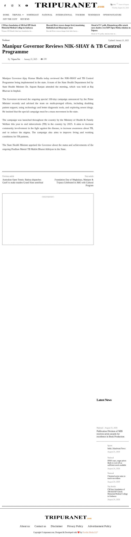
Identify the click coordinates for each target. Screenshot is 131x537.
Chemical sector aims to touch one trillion (116, 477)
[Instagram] (12, 5)
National (100, 428)
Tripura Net (15, 59)
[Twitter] (19, 5)
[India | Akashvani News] (101, 449)
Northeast (6, 40)
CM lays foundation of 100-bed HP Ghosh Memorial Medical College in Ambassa (118, 492)
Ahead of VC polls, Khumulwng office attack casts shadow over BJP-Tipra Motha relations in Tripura (111, 28)
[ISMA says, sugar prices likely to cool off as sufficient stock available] (101, 461)
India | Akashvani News (117, 448)
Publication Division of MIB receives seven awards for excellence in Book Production (110, 434)
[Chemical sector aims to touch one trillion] (101, 476)
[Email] (46, 164)
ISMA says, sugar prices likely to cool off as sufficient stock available (117, 463)
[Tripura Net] (5, 59)
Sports (110, 445)
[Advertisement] (48, 220)
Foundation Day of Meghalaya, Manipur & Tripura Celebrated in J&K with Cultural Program (74, 183)
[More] (90, 68)
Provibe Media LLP (90, 532)
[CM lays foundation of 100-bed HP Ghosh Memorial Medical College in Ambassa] (101, 490)
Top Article (112, 486)
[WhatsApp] (38, 164)
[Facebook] (5, 5)
